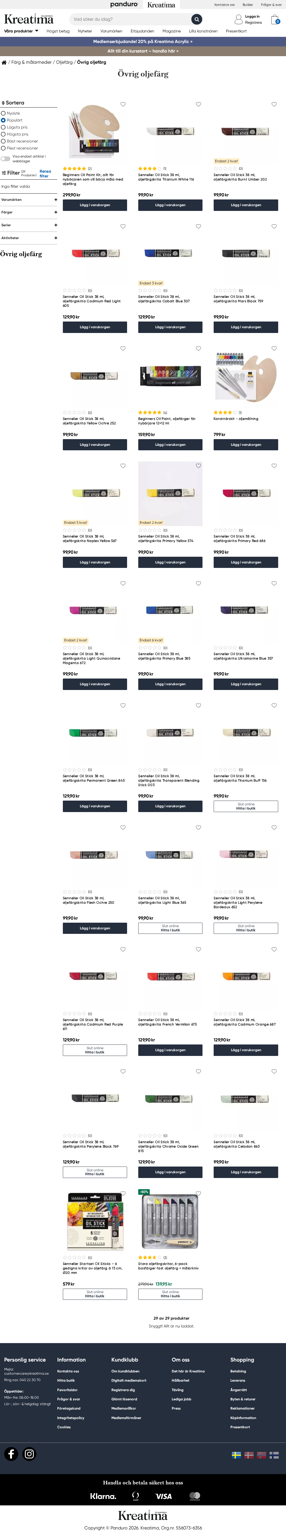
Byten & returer (243, 1399)
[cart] (275, 19)
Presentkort (240, 1427)
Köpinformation (243, 1418)
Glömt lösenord (124, 1399)
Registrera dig (123, 1390)
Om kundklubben (125, 1371)
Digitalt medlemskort (128, 1380)
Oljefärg (64, 62)
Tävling (177, 1390)
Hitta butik (66, 1380)
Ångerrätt (238, 1390)
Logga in (252, 16)
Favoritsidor (67, 1390)
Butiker (248, 5)
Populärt (14, 120)
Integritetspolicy (70, 1418)
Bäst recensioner (22, 141)
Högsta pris (17, 134)
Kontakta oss (224, 5)
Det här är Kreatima (188, 1371)
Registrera (253, 22)
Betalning (238, 1371)
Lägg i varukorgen (95, 205)
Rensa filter (45, 174)
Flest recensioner (22, 148)
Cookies (64, 1427)
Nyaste (13, 113)
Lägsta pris (17, 127)
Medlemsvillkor (123, 1408)
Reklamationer (242, 1408)
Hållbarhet (180, 1380)
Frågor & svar (271, 5)
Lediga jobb (181, 1399)
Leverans (237, 1380)
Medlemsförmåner (126, 1418)
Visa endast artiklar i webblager (29, 158)
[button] (21, 30)
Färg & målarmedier (31, 62)
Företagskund (68, 1408)
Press (176, 1408)
